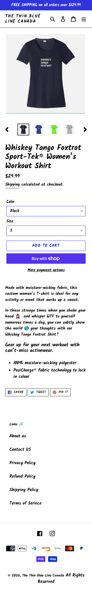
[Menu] (84, 19)
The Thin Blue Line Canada (23, 19)
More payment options (46, 270)
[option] (23, 129)
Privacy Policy (22, 463)
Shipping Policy (23, 490)
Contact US (20, 449)
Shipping (12, 184)
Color (10, 202)
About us (17, 436)
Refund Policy (22, 476)
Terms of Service (25, 503)
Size (9, 221)
